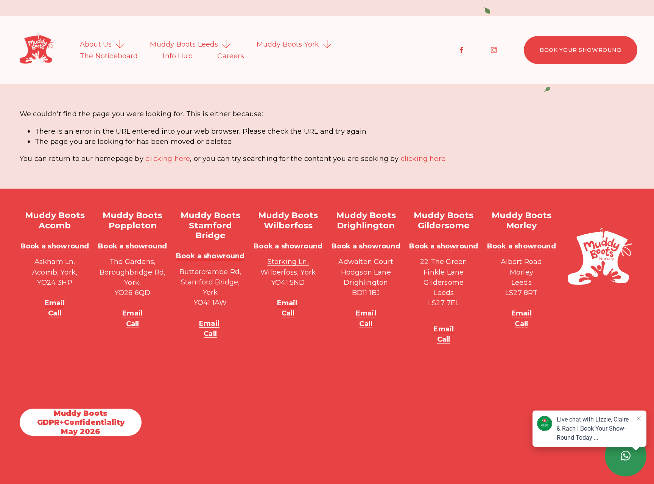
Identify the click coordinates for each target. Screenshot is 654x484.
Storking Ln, (288, 261)
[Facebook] (461, 50)
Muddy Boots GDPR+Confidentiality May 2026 (81, 422)
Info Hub (177, 56)
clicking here (167, 158)
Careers (230, 56)
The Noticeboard (109, 56)
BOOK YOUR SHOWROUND (580, 50)
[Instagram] (494, 50)
